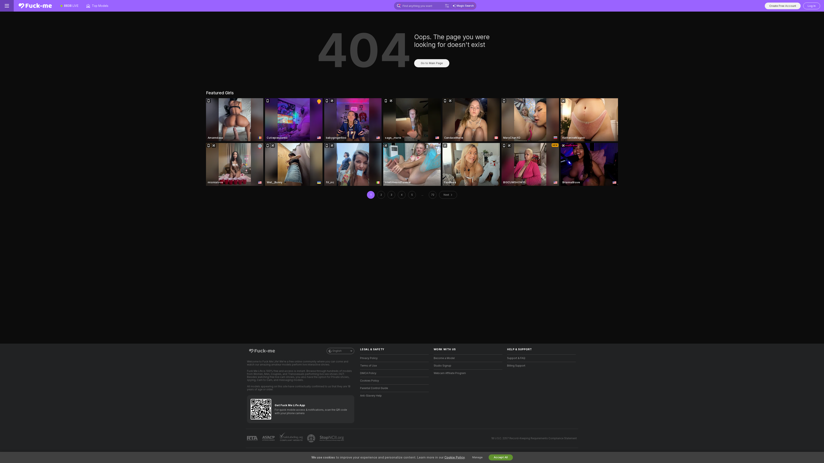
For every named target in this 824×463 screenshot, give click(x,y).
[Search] (447, 6)
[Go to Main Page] (35, 6)
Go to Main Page (432, 63)
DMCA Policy (368, 373)
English (337, 350)
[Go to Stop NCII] (332, 438)
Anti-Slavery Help (371, 395)
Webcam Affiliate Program (450, 373)
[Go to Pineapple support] (311, 438)
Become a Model (444, 358)
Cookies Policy (369, 380)
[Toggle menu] (7, 6)
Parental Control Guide (374, 388)
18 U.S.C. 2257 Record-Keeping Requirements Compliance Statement (534, 438)
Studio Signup (442, 365)
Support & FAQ (516, 358)
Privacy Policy (369, 358)
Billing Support (516, 365)
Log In (812, 6)
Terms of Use (368, 365)
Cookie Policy (454, 457)
